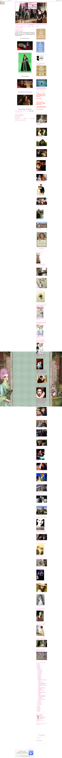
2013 (38, 707)
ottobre (39, 672)
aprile (39, 700)
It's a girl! (39, 694)
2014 (38, 706)
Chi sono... (33, 26)
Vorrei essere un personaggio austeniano (31, 7)
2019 (38, 663)
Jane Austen (22, 753)
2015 (38, 668)
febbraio (39, 703)
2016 (38, 667)
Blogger (43, 735)
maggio (39, 678)
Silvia (42, 715)
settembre (39, 673)
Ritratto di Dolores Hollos (41, 699)
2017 (38, 666)
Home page (17, 26)
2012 (38, 708)
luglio (39, 676)
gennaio (39, 704)
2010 (38, 711)
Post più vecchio (32, 118)
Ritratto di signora (22, 26)
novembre (39, 671)
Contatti (37, 26)
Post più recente (17, 118)
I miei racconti (28, 26)
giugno (39, 677)
